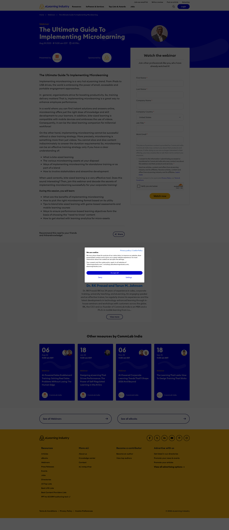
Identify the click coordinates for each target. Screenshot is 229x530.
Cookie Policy (137, 250)
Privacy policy (125, 250)
